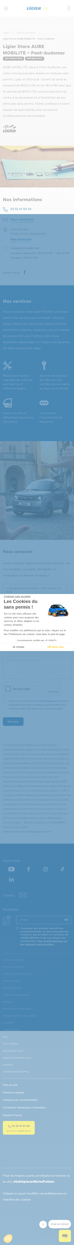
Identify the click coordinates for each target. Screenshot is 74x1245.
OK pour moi (55, 646)
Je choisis (18, 646)
